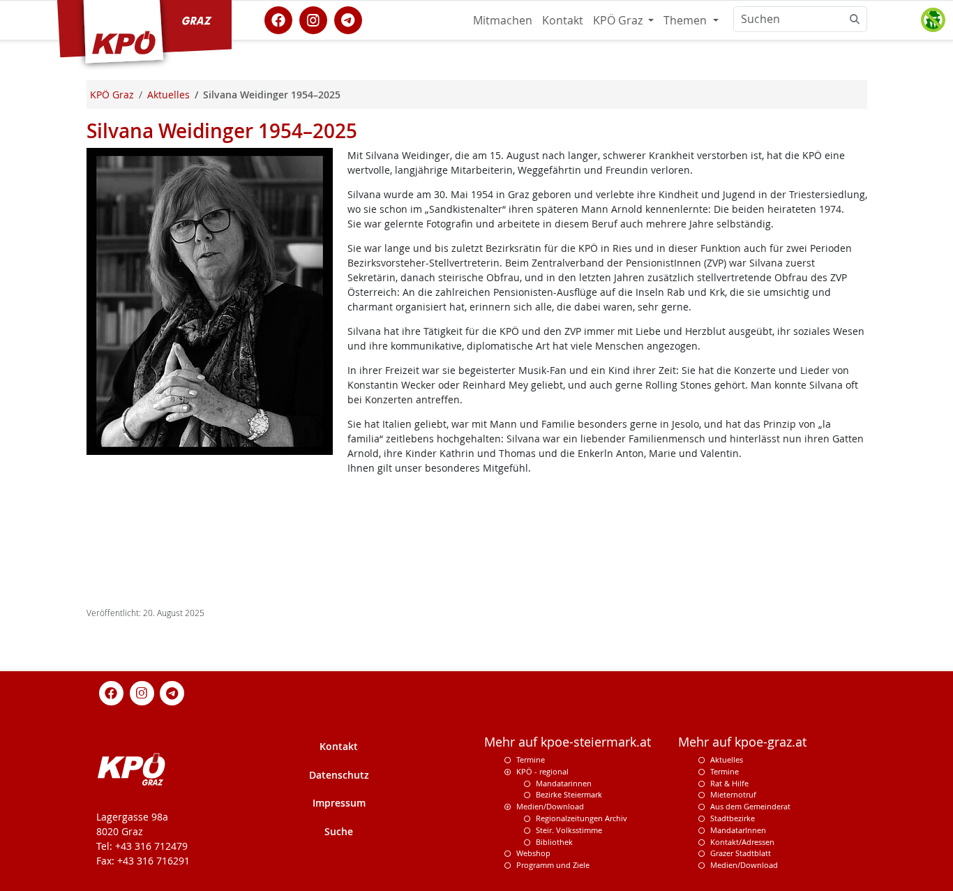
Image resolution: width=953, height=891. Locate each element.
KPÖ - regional (542, 771)
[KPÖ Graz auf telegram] (348, 19)
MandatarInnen (738, 830)
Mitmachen (502, 20)
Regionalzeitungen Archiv (581, 818)
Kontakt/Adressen (742, 842)
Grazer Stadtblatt (740, 853)
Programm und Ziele (553, 865)
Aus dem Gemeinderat (750, 806)
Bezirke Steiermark (569, 794)
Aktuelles (726, 759)
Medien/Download (550, 806)
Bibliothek (554, 842)
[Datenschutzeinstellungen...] (933, 20)
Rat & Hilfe (729, 783)
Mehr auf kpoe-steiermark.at (567, 742)
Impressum (339, 802)
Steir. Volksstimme (569, 830)
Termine (530, 759)
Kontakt (562, 20)
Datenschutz (339, 774)
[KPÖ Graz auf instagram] (313, 19)
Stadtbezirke (732, 818)
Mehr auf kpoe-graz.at (742, 742)
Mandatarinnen (564, 783)
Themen (686, 20)
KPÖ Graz (619, 20)
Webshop (533, 853)
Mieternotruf (733, 794)
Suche (338, 831)
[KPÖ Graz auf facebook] (278, 19)
